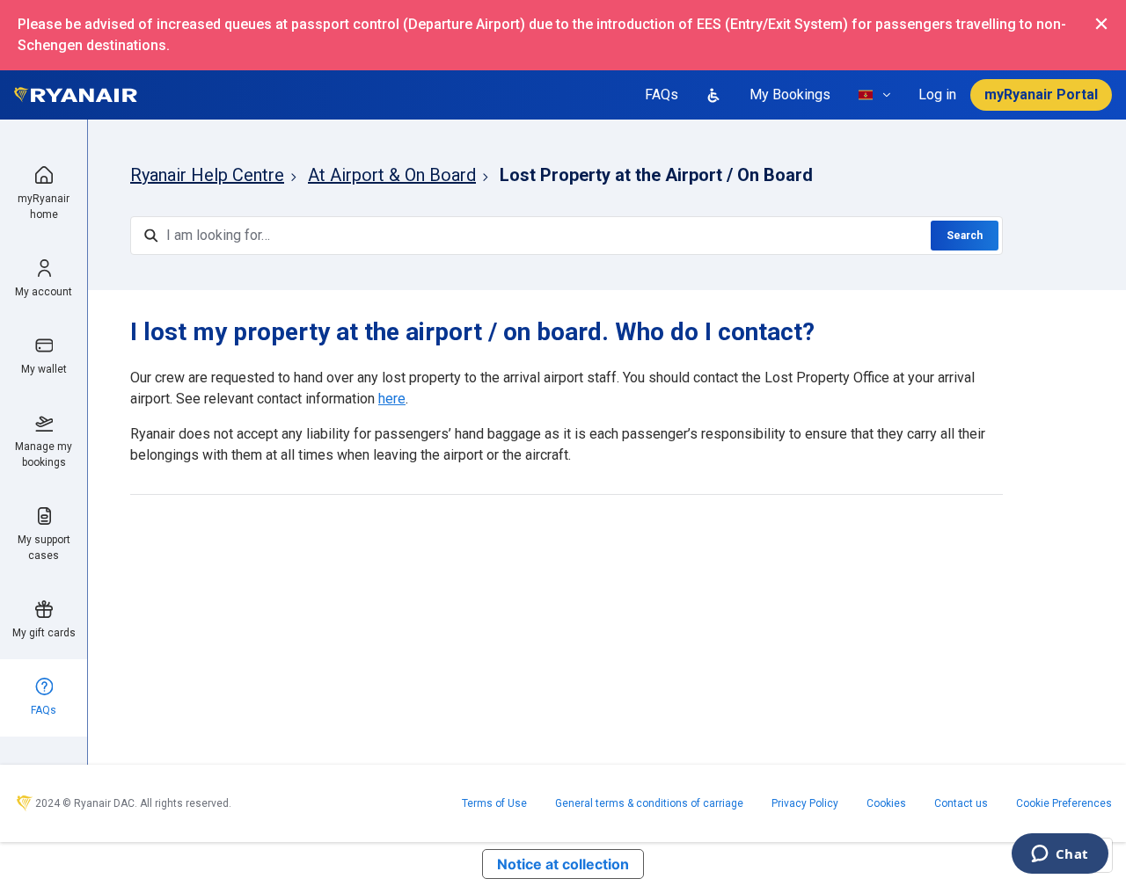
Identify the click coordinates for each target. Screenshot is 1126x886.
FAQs (661, 94)
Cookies (886, 803)
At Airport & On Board (392, 174)
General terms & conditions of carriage (649, 803)
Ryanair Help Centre (207, 174)
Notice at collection (563, 864)
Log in (937, 94)
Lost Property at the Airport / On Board (656, 174)
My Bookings (789, 94)
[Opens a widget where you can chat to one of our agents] (1059, 855)
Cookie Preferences (1064, 803)
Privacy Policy (804, 803)
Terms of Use (494, 803)
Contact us (961, 803)
